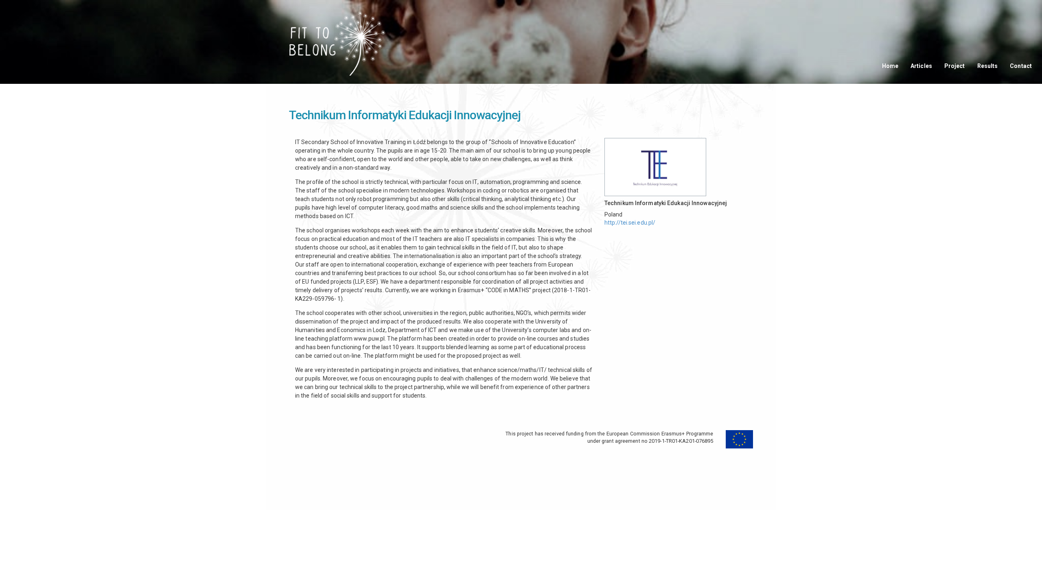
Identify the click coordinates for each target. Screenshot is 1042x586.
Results (987, 66)
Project (954, 66)
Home (890, 66)
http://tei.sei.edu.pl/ (629, 222)
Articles (921, 66)
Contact (1021, 66)
